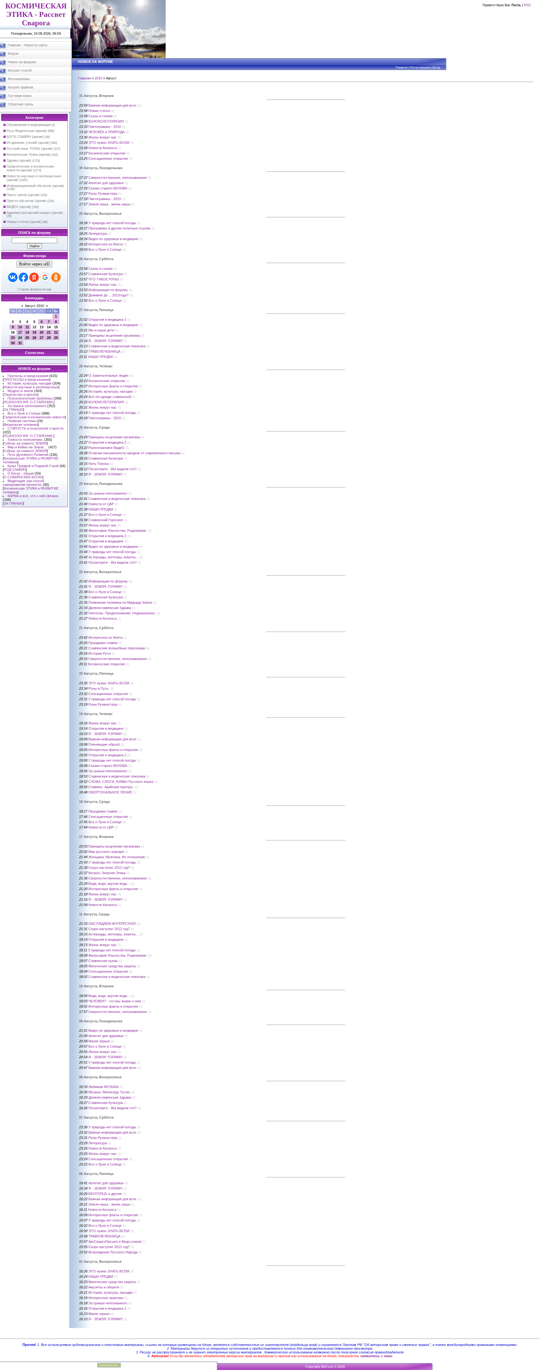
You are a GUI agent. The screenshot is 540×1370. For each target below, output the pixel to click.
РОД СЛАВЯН (15, 469)
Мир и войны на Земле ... (28, 447)
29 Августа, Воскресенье (100, 213)
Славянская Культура (105, 274)
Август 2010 (34, 306)
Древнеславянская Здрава (109, 608)
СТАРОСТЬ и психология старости (35, 428)
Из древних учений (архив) (28, 142)
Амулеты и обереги (103, 1287)
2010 (98, 78)
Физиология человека (21, 424)
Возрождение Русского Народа (113, 1252)
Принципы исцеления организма (114, 335)
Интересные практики (105, 1298)
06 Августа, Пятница (96, 1174)
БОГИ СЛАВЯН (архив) (25, 137)
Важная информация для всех (112, 105)
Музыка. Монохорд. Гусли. (109, 1092)
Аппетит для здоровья (105, 183)
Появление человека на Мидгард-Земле (120, 602)
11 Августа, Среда (94, 914)
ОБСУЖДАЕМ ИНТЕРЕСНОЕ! (112, 923)
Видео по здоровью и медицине (113, 239)
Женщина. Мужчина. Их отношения (116, 857)
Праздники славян (103, 643)
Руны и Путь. (98, 688)
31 (20, 343)
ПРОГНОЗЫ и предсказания (26, 379)
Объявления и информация (29, 125)
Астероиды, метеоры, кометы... (113, 557)
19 (34, 332)
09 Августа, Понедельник (100, 1021)
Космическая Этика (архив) (29, 154)
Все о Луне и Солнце (24, 413)
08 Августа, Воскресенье (100, 1077)
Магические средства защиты (112, 966)
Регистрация (420, 67)
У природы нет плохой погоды (112, 223)
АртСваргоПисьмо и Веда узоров (114, 1241)
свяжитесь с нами (376, 1356)
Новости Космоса (102, 148)
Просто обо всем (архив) (27, 201)
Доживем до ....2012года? (108, 295)
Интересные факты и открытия (113, 386)
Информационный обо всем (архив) (35, 186)
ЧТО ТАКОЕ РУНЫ (103, 279)
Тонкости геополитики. (25, 439)
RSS (527, 5)
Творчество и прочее (21, 394)
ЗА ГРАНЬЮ (13, 409)
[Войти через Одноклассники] (56, 277)
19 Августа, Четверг (96, 714)
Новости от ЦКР (101, 504)
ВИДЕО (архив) (19, 207)
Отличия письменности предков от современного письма (134, 453)
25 (27, 338)
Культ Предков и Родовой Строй (33, 466)
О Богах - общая (21, 473)
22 (56, 332)
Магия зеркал (99, 1041)
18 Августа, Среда (94, 801)
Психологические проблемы (30, 398)
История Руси (99, 653)
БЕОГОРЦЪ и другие (105, 1194)
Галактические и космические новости (34, 417)
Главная (402, 67)
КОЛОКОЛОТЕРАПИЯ (106, 121)
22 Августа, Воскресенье (100, 572)
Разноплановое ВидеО (106, 448)
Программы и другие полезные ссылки (119, 228)
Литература (97, 233)
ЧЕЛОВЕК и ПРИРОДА (106, 132)
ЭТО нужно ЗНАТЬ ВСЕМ (108, 142)
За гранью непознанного (27, 406)
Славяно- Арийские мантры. (110, 787)
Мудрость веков (20, 391)
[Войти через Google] (45, 277)
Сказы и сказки (100, 116)
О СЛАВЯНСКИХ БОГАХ (23, 477)
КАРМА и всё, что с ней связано (33, 496)
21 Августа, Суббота (96, 628)
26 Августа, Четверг (96, 366)
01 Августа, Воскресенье (100, 1261)
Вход (436, 67)
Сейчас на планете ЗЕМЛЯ (25, 443)
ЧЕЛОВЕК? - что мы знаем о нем (114, 1001)
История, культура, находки (30, 383)
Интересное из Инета (105, 244)
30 (13, 343)
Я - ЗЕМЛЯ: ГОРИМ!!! (105, 341)
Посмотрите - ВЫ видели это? (112, 469)
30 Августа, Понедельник (100, 168)
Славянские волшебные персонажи (116, 648)
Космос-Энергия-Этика (106, 873)
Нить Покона (98, 464)
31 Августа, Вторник (96, 96)
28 (49, 338)
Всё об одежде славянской (109, 397)
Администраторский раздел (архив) (35, 212)
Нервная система (22, 421)
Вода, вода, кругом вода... (109, 883)
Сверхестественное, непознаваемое (117, 177)
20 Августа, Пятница (96, 673)
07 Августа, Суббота (96, 1117)
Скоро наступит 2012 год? (109, 867)
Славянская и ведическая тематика (116, 346)
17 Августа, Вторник (96, 837)
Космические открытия (106, 153)
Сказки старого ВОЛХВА (107, 188)
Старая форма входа (34, 289)
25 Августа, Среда (94, 427)
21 (49, 332)
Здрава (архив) (19, 160)
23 (13, 338)
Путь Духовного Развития (28, 454)
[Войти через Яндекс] (34, 277)
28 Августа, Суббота (96, 259)
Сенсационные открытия (108, 158)
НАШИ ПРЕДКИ (100, 357)
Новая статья (99, 111)
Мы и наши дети (101, 330)
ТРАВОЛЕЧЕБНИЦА (104, 351)
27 (41, 338)
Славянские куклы (103, 961)
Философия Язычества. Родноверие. (117, 530)
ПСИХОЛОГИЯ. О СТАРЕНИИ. (28, 402)
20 (41, 332)
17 (20, 332)
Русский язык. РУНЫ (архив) (30, 148)
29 (56, 338)
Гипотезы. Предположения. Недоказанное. (122, 613)
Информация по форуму (108, 290)
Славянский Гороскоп (105, 520)
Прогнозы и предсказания (28, 376)
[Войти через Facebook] (23, 277)
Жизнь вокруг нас (102, 137)
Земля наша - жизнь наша (109, 204)
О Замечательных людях (108, 375)
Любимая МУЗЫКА (103, 1087)
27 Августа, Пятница (96, 310)
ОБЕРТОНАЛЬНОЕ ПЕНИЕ (110, 792)
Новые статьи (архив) (24, 222)
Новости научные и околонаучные (31, 387)
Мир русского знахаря (106, 852)
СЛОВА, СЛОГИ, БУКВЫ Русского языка (120, 781)
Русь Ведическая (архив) (27, 131)
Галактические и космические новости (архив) (30, 168)
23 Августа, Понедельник (100, 484)
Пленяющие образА (104, 744)
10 (20, 327)
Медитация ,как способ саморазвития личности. (23, 482)
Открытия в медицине (105, 541)
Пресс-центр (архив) (23, 195)
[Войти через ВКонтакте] (13, 277)
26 (34, 338)
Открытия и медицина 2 (107, 319)
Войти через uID (34, 264)
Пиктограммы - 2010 (104, 126)
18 (27, 332)
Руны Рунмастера (102, 193)
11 (27, 327)
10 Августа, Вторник (96, 986)
